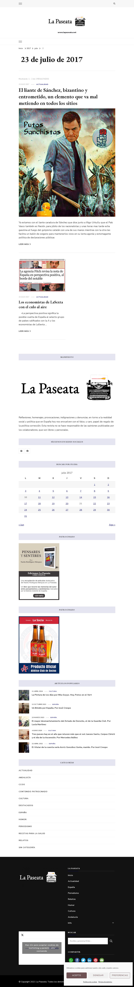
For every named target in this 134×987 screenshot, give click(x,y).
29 (94, 509)
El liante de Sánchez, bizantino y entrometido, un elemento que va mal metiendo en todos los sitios (58, 96)
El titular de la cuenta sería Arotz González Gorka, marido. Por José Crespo (70, 747)
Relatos (23, 840)
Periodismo (25, 826)
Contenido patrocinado (33, 791)
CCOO (22, 784)
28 (80, 509)
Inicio (70, 875)
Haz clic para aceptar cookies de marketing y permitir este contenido (41, 948)
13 (67, 497)
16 (108, 497)
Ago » (112, 524)
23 (108, 503)
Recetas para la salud (32, 833)
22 (94, 503)
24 (25, 509)
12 (53, 497)
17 (25, 503)
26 (53, 509)
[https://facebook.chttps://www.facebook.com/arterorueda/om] (27, 451)
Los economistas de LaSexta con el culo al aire (41, 304)
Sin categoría (27, 847)
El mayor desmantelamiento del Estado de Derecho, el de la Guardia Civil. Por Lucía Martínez (71, 723)
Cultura (53, 691)
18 (39, 503)
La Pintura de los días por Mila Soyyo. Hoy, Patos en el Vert (62, 694)
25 (39, 509)
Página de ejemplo (105, 982)
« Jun (21, 524)
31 (25, 516)
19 (53, 503)
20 (67, 503)
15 (94, 497)
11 (39, 497)
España (55, 704)
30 (108, 509)
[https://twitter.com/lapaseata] (21, 451)
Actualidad (42, 84)
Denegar (98, 975)
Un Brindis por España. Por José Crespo (51, 708)
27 (67, 509)
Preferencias (120, 975)
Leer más (24, 244)
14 (80, 497)
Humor (23, 819)
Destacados (26, 805)
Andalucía (25, 777)
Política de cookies (90, 982)
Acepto (76, 975)
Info (70, 923)
